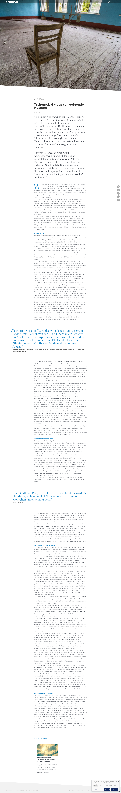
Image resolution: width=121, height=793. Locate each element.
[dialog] (106, 786)
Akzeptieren (114, 789)
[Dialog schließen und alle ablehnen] (118, 781)
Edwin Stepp (37, 112)
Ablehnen (107, 789)
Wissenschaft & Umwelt (41, 100)
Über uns (90, 790)
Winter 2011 (38, 98)
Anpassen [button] (95, 789)
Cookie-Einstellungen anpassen (77, 790)
